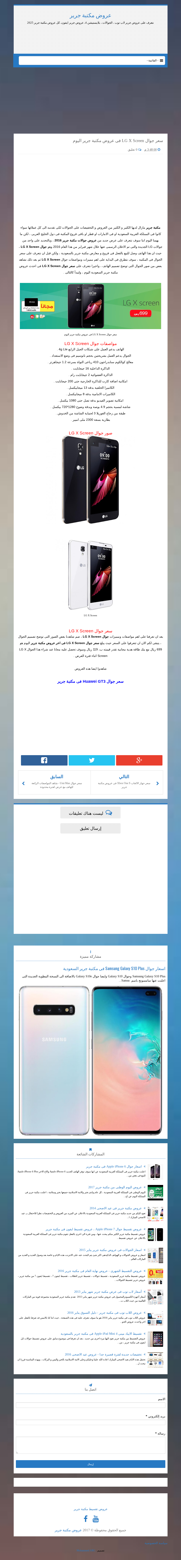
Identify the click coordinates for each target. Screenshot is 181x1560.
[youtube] (95, 1519)
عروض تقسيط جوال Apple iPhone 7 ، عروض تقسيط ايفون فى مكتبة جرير (94, 1229)
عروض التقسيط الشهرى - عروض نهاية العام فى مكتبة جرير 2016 (100, 1271)
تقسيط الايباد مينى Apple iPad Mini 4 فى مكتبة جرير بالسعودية (102, 1333)
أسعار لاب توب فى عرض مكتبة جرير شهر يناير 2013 (108, 1291)
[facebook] (85, 1519)
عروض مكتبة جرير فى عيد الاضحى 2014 (116, 1208)
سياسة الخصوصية (156, 1543)
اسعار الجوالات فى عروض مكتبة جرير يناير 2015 (111, 1250)
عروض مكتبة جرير (90, 15)
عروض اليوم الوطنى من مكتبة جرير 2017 (115, 1187)
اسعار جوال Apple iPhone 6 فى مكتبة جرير (114, 1166)
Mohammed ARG (86, 1550)
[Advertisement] (129, 37)
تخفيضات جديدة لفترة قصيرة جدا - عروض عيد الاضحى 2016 (104, 1354)
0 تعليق (133, 149)
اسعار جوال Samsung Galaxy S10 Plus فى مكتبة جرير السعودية (114, 968)
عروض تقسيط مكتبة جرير (90, 1509)
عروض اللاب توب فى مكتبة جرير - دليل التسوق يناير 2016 (105, 1312)
